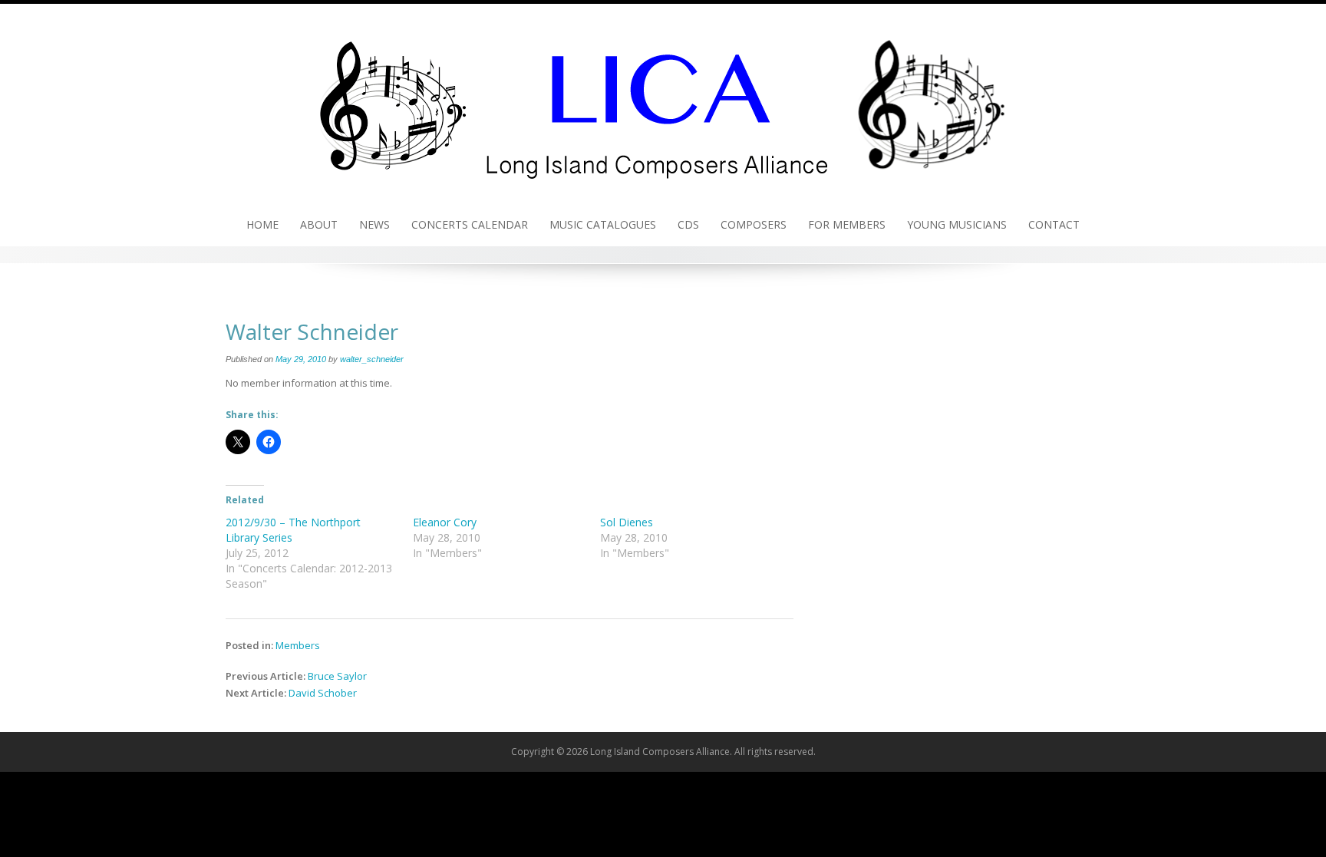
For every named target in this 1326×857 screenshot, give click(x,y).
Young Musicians (957, 224)
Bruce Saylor (337, 676)
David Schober (323, 693)
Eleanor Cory (445, 522)
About (319, 224)
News (374, 224)
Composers (754, 224)
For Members (847, 224)
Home (262, 224)
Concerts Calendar (469, 224)
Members (297, 645)
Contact (1054, 224)
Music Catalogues (602, 224)
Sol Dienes (626, 522)
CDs (688, 224)
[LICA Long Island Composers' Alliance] (663, 102)
